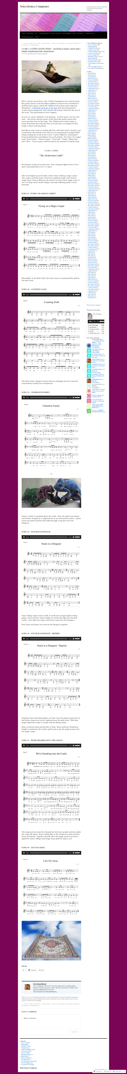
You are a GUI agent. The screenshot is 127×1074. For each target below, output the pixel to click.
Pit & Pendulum (66, 33)
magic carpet (57, 998)
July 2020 (91, 192)
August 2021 (91, 170)
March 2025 (91, 98)
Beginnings (91, 46)
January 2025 (92, 101)
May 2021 (91, 175)
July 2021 (91, 172)
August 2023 (91, 130)
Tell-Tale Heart (90, 33)
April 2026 (91, 76)
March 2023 (91, 138)
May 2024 (91, 115)
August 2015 (91, 291)
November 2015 (92, 286)
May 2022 (91, 155)
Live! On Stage (92, 55)
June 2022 (91, 153)
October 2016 (92, 267)
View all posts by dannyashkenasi (45, 991)
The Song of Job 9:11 (27, 37)
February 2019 (92, 220)
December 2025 (93, 83)
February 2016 (92, 281)
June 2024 (91, 113)
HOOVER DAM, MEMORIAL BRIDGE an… (97, 406)
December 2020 (93, 184)
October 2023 (92, 127)
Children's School (27, 998)
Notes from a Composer (34, 6)
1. (93, 325)
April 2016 (91, 277)
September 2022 (93, 148)
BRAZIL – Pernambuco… (96, 381)
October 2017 (92, 247)
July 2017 (90, 252)
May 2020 (91, 195)
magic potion (65, 998)
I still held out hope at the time (44, 108)
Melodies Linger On (94, 56)
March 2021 (91, 179)
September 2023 (93, 128)
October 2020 (92, 187)
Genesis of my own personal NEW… (98, 391)
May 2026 (91, 75)
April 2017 (91, 257)
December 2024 (93, 103)
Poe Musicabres (92, 61)
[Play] (24, 199)
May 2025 (91, 95)
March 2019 (91, 219)
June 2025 (91, 93)
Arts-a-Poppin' (92, 45)
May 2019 (91, 215)
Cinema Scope (92, 50)
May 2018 (91, 235)
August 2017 (91, 251)
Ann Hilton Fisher (97, 349)
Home (23, 33)
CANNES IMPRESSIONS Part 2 (98, 411)
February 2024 (92, 120)
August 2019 (91, 210)
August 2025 (91, 90)
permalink (38, 1000)
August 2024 (91, 110)
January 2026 (92, 81)
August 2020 (92, 190)
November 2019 (92, 205)
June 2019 (91, 214)
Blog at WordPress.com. (101, 1069)
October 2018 (92, 227)
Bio (36, 33)
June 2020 (91, 194)
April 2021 (91, 177)
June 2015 (91, 294)
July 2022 (91, 152)
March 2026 (91, 78)
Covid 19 (34, 998)
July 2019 (91, 212)
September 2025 (93, 88)
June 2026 (91, 73)
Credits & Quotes (44, 33)
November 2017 (92, 245)
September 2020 (93, 189)
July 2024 (91, 112)
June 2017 (91, 254)
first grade (46, 998)
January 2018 (92, 242)
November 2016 (92, 266)
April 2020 (91, 197)
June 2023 (91, 133)
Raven (74, 33)
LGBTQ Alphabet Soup (95, 51)
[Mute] (73, 199)
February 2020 (92, 200)
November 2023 (93, 125)
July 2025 (91, 91)
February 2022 (92, 160)
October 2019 (92, 207)
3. (94, 329)
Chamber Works (93, 48)
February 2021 (92, 180)
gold (51, 998)
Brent (93, 404)
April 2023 (91, 137)
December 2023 (93, 123)
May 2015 (91, 296)
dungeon (40, 998)
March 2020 (91, 199)
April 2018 (91, 237)
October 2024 (92, 107)
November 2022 (93, 145)
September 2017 (93, 249)
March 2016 (91, 279)
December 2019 (92, 204)
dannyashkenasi (42, 53)
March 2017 (91, 259)
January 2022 (92, 162)
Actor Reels (30, 33)
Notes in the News (41, 997)
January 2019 (92, 222)
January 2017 (92, 262)
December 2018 (92, 224)
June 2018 (91, 234)
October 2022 (92, 147)
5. (94, 333)
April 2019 (91, 217)
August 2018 (91, 230)
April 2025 (91, 96)
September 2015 (93, 289)
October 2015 (92, 287)
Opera (71, 998)
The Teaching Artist (52, 997)
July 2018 (91, 232)
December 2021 (92, 163)
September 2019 (93, 209)
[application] (51, 199)
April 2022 (91, 157)
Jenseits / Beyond (55, 33)
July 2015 (91, 292)
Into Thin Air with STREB (96, 351)
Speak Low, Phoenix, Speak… (98, 396)
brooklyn (68, 997)
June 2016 (91, 274)
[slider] (77, 198)
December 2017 (92, 244)
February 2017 (92, 261)
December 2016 (92, 264)
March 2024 (91, 118)
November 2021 (92, 165)
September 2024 (93, 108)
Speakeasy (81, 33)
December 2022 (93, 143)
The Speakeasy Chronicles (96, 63)
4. (90, 331)
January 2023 (92, 142)
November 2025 (93, 85)
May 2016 (91, 276)
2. (92, 327)
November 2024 (93, 105)
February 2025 (92, 100)
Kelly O (94, 344)
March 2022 (91, 158)
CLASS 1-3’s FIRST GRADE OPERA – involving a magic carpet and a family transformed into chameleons (51, 49)
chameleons (74, 997)
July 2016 (91, 272)
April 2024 (91, 117)
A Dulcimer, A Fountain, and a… (98, 361)
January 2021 (92, 182)
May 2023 (91, 135)
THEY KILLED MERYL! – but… (98, 341)
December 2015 (92, 284)
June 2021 (91, 173)
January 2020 (92, 202)
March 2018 (91, 239)
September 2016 (93, 269)
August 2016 (91, 271)
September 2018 (93, 229)
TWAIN (37, 37)
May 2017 (91, 256)
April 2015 (91, 297)
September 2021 (93, 168)
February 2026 (92, 80)
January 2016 (92, 282)
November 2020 (93, 185)
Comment (75, 1032)
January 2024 (92, 122)
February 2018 (92, 240)
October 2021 (92, 167)
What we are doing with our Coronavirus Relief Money (66, 43)
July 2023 (91, 132)
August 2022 (92, 150)
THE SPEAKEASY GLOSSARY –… (96, 345)
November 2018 (92, 225)
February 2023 (92, 140)
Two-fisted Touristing (94, 68)
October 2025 (92, 86)
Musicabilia (91, 58)
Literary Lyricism (93, 53)
